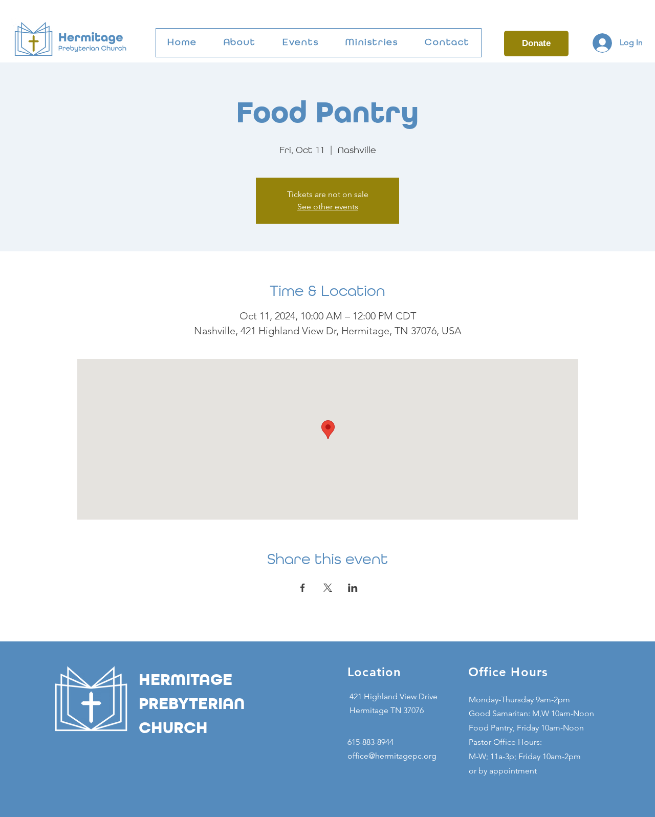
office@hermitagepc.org (391, 756)
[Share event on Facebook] (303, 588)
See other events (327, 206)
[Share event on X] (328, 588)
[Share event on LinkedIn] (353, 588)
